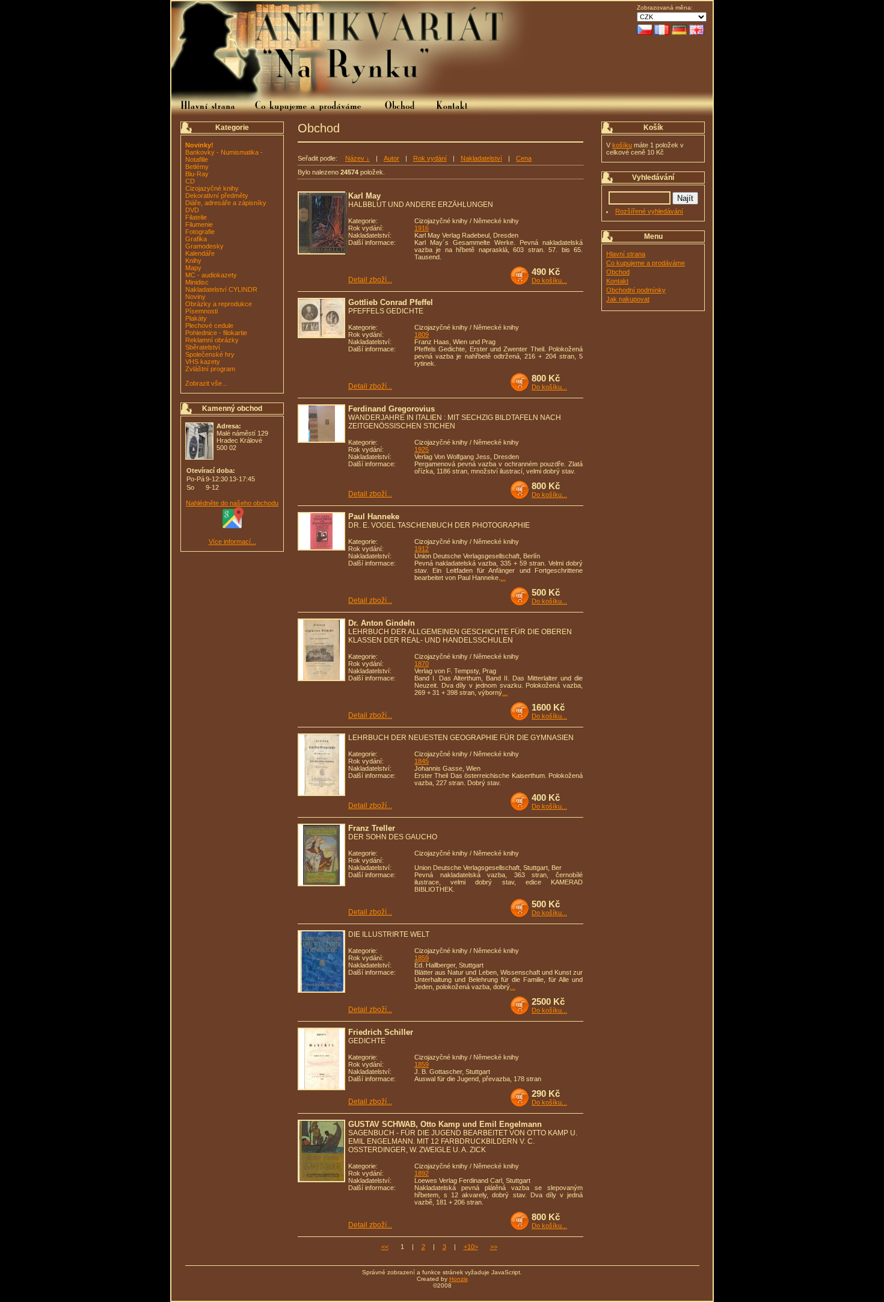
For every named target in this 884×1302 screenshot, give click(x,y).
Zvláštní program (210, 368)
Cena (524, 158)
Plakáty (196, 318)
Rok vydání (430, 158)
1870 (421, 663)
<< (384, 1246)
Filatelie (196, 217)
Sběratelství (202, 347)
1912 (421, 548)
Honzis (458, 1279)
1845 (421, 761)
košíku (622, 145)
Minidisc (197, 282)
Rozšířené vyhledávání (649, 211)
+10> (471, 1246)
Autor (391, 158)
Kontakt (617, 281)
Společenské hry (210, 354)
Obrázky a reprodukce (218, 303)
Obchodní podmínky (636, 290)
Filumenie (199, 224)
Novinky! (199, 145)
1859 (421, 957)
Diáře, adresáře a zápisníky (225, 202)
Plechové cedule (209, 325)
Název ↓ (357, 158)
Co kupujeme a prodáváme (645, 263)
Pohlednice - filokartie (216, 332)
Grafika (196, 238)
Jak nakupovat (627, 299)
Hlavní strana (625, 254)
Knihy (193, 260)
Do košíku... (549, 280)
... (503, 577)
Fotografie (200, 231)
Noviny (195, 296)
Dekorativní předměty (216, 195)
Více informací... (232, 541)
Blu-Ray (197, 173)
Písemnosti (201, 311)
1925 (421, 449)
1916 (421, 228)
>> (493, 1246)
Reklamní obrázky (212, 340)
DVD (192, 210)
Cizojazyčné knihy (212, 188)
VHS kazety (202, 361)
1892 (421, 1173)
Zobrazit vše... (206, 383)
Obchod (618, 272)
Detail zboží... (370, 280)
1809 (421, 334)
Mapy (193, 267)
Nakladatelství (481, 158)
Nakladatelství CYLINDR (221, 289)
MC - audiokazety (211, 275)
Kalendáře (200, 253)
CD (190, 181)
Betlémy (197, 166)
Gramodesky (204, 246)
